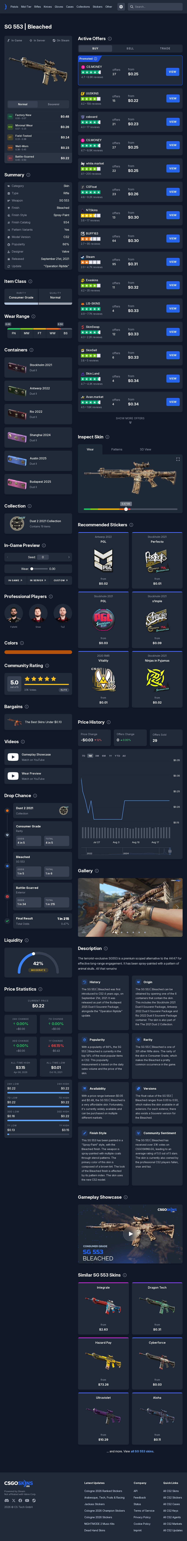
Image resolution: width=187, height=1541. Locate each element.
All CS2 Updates (173, 1530)
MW (26, 333)
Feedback (140, 1497)
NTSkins (92, 210)
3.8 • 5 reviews (90, 360)
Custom (59, 580)
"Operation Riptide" (56, 266)
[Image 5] (139, 932)
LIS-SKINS (93, 303)
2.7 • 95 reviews (90, 243)
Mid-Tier (26, 6)
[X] (15, 1500)
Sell (130, 48)
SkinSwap (93, 327)
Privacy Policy (142, 1517)
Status (137, 1504)
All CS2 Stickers (172, 1497)
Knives (48, 6)
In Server (39, 40)
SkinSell (91, 350)
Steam (90, 257)
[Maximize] (178, 459)
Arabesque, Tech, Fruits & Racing (104, 1497)
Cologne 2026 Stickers (98, 1517)
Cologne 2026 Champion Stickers (104, 1510)
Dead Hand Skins (94, 1530)
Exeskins (92, 280)
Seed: (32, 557)
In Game (17, 40)
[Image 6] (145, 932)
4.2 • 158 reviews (91, 103)
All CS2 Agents (172, 1517)
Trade (165, 48)
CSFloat (91, 187)
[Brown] (38, 652)
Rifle (66, 193)
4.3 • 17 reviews (90, 127)
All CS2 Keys (170, 1510)
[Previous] (7, 557)
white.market (95, 163)
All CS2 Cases (171, 1504)
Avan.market (94, 397)
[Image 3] (127, 932)
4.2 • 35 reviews (90, 290)
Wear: (25, 569)
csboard (91, 117)
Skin (66, 186)
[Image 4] (133, 932)
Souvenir (54, 104)
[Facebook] (21, 1500)
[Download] (84, 931)
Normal (22, 104)
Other (108, 6)
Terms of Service (144, 1510)
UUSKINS (92, 93)
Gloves (59, 6)
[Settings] (121, 7)
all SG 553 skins (142, 1451)
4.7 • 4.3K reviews (92, 383)
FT (39, 333)
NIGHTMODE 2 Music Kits (99, 1523)
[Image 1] (116, 932)
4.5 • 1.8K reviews (91, 407)
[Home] (6, 7)
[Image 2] (121, 932)
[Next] (68, 557)
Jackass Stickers (94, 1504)
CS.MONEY (94, 67)
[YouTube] (28, 1500)
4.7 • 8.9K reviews (92, 77)
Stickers (97, 6)
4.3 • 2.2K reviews (91, 337)
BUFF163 (92, 233)
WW (53, 333)
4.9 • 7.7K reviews (91, 313)
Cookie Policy (142, 1523)
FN (14, 333)
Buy (95, 48)
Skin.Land (92, 373)
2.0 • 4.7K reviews (92, 267)
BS (66, 333)
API (136, 1490)
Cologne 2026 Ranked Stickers (103, 1490)
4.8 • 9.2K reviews (92, 197)
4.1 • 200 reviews (91, 173)
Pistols (14, 6)
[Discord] (8, 1500)
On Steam (63, 40)
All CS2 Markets (172, 1523)
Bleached (63, 208)
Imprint (138, 1530)
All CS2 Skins (171, 1490)
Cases (70, 6)
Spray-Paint (61, 215)
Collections (83, 6)
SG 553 (64, 200)
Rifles (37, 6)
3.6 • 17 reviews (90, 220)
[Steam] (35, 1500)
